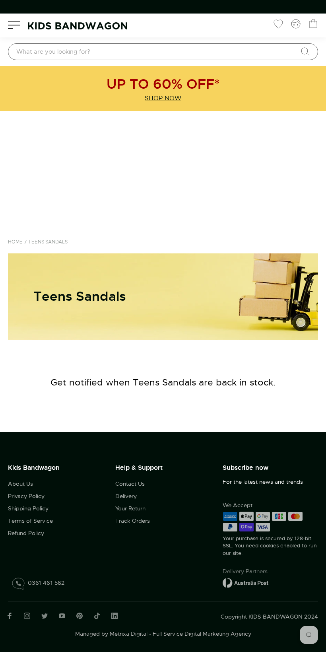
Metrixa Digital (128, 633)
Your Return (130, 508)
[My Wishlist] (278, 23)
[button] (304, 598)
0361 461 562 (46, 582)
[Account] (296, 23)
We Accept (237, 505)
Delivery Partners (245, 571)
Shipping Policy (28, 508)
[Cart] (313, 23)
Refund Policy (26, 533)
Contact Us (130, 483)
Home (15, 242)
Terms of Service (30, 520)
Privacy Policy (26, 496)
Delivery (126, 496)
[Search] (305, 51)
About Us (20, 483)
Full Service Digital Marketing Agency (202, 633)
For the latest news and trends (263, 481)
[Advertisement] (163, 170)
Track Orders (132, 520)
